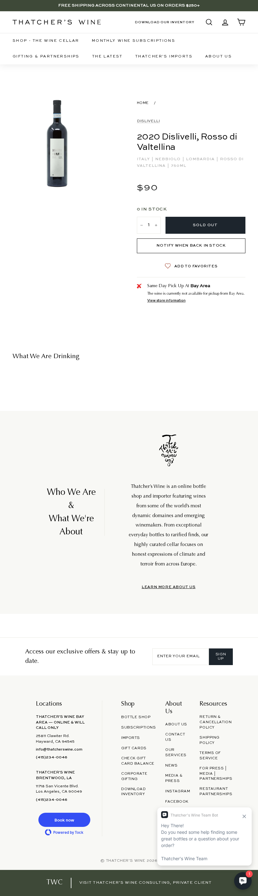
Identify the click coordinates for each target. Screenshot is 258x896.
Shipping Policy (209, 740)
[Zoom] (57, 143)
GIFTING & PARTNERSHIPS (46, 56)
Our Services (176, 752)
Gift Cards (134, 748)
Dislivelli (148, 121)
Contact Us (175, 737)
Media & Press (173, 778)
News (171, 766)
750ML (178, 166)
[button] (64, 820)
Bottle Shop (135, 717)
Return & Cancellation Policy (215, 722)
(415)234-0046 (51, 757)
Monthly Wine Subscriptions (133, 41)
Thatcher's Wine (125, 861)
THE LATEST (107, 56)
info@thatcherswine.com (59, 749)
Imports (130, 738)
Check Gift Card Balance (137, 761)
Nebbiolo (168, 159)
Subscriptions (138, 727)
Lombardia (201, 159)
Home (143, 103)
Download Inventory (133, 791)
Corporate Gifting (134, 776)
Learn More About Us (168, 587)
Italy (144, 159)
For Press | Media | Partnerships (215, 774)
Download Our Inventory (164, 22)
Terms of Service (210, 755)
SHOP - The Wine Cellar (46, 41)
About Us (218, 56)
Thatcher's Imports (164, 56)
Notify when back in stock (191, 246)
